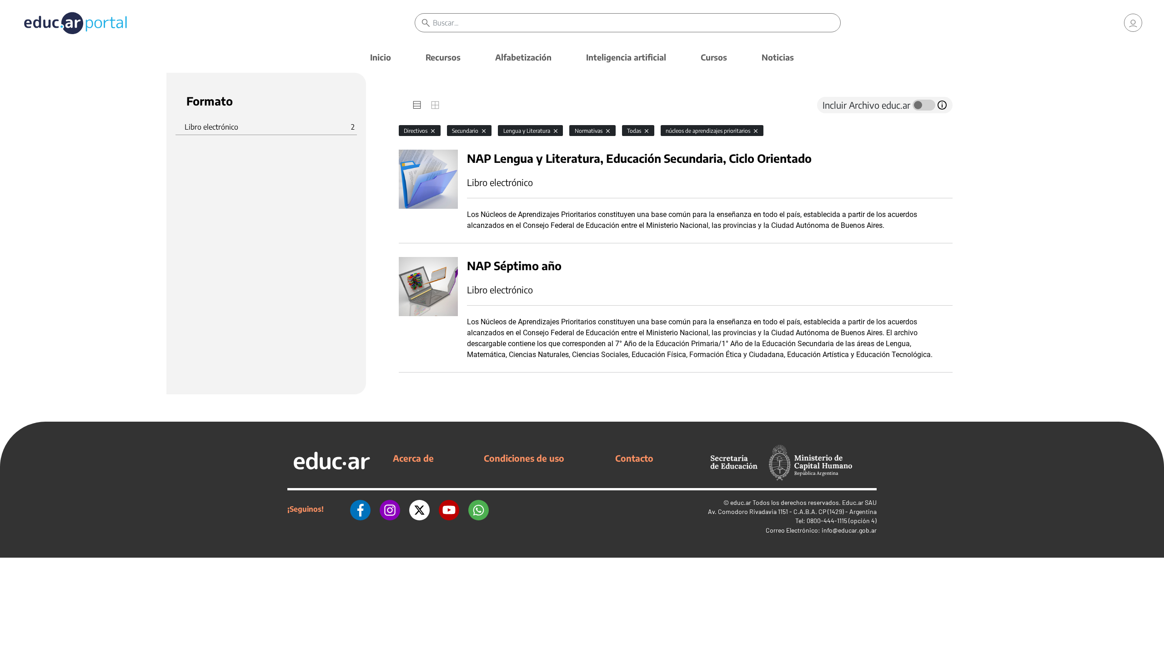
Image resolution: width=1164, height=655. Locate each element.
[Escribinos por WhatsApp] (478, 509)
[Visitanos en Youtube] (449, 509)
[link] (1133, 23)
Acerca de (413, 458)
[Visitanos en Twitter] (419, 509)
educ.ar (740, 502)
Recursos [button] (443, 57)
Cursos (714, 57)
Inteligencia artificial (626, 57)
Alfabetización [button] (523, 57)
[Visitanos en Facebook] (360, 509)
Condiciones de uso (524, 458)
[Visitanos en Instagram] (390, 509)
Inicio (380, 57)
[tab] (417, 105)
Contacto (634, 458)
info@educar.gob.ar (849, 530)
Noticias (778, 57)
